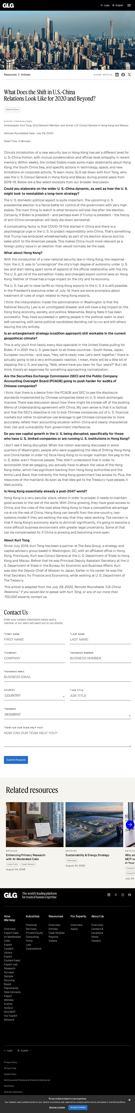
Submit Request (16, 759)
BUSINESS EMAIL (14, 671)
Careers (96, 940)
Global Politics (12, 109)
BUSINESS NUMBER (82, 652)
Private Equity (34, 933)
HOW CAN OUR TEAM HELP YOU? (23, 727)
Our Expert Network (10, 1017)
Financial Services (31, 927)
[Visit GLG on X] (115, 895)
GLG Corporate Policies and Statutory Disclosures (27, 1080)
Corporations (33, 948)
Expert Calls (11, 933)
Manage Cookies (57, 1107)
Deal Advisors (12, 992)
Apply (74, 929)
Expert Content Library (8, 948)
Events (8, 1004)
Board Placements (11, 986)
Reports (53, 937)
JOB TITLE (77, 690)
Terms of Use (10, 1068)
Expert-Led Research (10, 966)
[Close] (129, 1100)
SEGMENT (10, 708)
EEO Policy (9, 1086)
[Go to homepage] (10, 895)
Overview (10, 929)
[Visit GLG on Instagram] (122, 895)
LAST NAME (77, 634)
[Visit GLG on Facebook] (129, 895)
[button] (105, 5)
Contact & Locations (97, 931)
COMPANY (10, 652)
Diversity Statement (13, 1092)
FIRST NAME (12, 634)
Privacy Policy (10, 1062)
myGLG (8, 1008)
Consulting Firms (32, 938)
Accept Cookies (77, 1107)
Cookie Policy (10, 1074)
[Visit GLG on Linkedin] (108, 895)
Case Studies (57, 933)
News (94, 937)
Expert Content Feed (12, 958)
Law (28, 944)
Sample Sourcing (9, 978)
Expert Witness (9, 998)
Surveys (9, 972)
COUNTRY (9, 690)
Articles (53, 929)
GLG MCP (9, 1012)
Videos (53, 940)
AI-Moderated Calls (12, 938)
